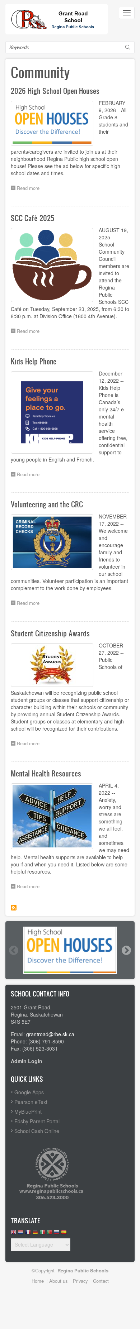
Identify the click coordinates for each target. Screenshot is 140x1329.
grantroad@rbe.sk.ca (50, 1034)
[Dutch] (21, 1233)
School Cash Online (36, 1130)
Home (38, 1280)
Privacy (80, 1280)
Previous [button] (13, 950)
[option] (70, 950)
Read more (30, 189)
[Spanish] (64, 1233)
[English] (14, 1233)
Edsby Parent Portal (37, 1121)
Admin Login (26, 1061)
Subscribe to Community (14, 907)
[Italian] (42, 1233)
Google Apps (29, 1092)
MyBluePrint (28, 1111)
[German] (35, 1233)
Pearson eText (30, 1101)
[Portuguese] (49, 1233)
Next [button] (126, 950)
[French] (28, 1233)
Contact (101, 1280)
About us (58, 1280)
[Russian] (57, 1233)
